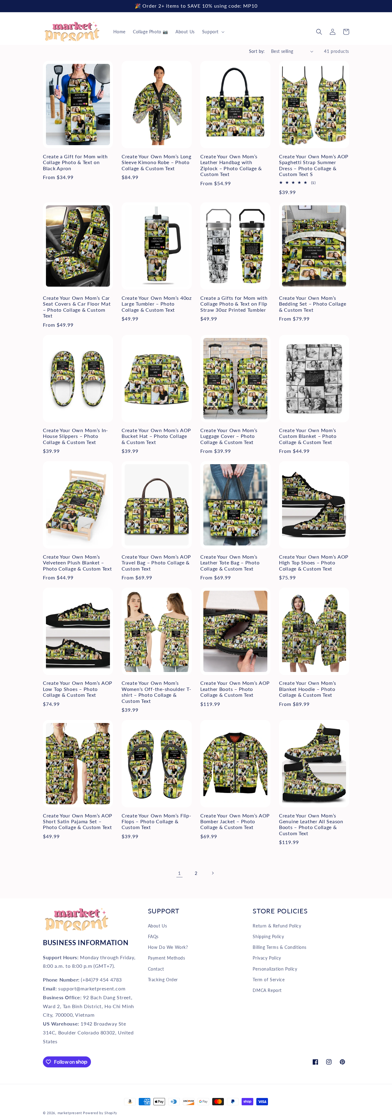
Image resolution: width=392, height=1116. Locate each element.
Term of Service (269, 979)
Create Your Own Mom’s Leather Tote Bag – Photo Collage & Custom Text (229, 562)
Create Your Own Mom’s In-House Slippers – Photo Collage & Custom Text (75, 436)
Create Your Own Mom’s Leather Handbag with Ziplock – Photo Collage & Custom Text (231, 165)
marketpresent (70, 1113)
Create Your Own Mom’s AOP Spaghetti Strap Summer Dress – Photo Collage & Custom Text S (314, 165)
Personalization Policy (275, 968)
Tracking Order (163, 979)
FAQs (153, 936)
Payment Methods (166, 957)
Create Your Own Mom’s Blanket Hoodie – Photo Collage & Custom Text (307, 689)
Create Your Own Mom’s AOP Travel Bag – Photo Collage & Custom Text (156, 562)
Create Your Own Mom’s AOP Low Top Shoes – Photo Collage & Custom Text (77, 689)
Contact (156, 968)
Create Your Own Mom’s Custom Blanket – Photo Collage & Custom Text (308, 436)
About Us (157, 925)
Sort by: (257, 51)
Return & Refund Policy (277, 925)
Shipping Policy (268, 936)
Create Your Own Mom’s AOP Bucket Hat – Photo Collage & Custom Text (156, 436)
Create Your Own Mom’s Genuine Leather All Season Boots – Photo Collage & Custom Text (311, 824)
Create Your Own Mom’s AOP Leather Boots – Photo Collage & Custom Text (235, 689)
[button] (212, 31)
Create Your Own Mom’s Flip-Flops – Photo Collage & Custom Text (156, 821)
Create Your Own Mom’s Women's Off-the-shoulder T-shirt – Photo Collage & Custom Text (156, 691)
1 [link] (179, 873)
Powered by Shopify (100, 1113)
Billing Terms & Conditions (280, 947)
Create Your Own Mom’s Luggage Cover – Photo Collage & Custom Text (229, 436)
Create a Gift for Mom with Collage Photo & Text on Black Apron (75, 162)
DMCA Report (267, 990)
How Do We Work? (168, 947)
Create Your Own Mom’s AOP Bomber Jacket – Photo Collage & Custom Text (235, 821)
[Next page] (212, 873)
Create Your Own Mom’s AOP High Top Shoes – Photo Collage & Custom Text (314, 562)
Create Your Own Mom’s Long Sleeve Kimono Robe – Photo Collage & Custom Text (156, 162)
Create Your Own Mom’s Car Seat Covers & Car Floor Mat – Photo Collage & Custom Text (77, 306)
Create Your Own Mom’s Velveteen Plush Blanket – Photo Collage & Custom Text (77, 562)
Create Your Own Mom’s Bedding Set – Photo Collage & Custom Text (312, 304)
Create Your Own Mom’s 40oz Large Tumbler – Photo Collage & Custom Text (157, 304)
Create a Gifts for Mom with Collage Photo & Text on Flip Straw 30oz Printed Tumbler (233, 304)
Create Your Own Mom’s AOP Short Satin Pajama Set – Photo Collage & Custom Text (77, 821)
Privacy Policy (267, 957)
